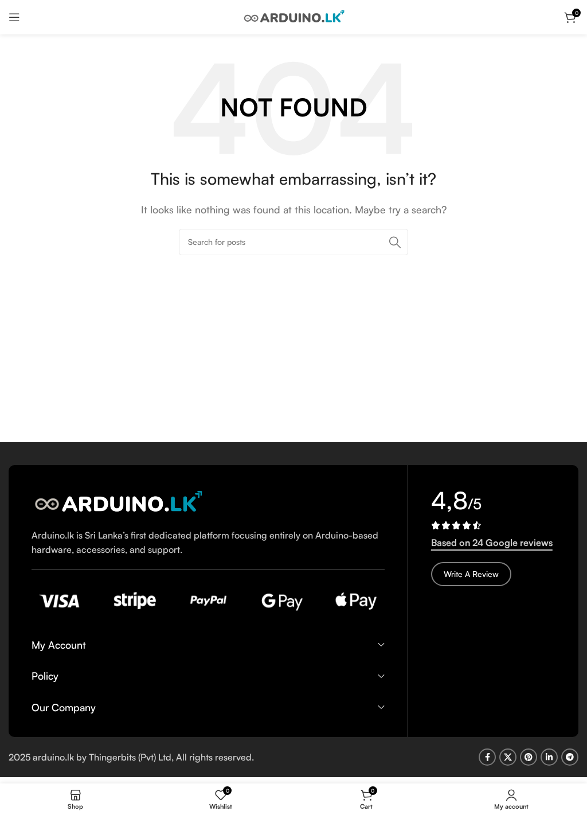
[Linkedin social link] (549, 757)
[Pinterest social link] (528, 757)
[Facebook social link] (487, 757)
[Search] (395, 242)
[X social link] (507, 757)
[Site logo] (293, 16)
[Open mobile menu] (14, 17)
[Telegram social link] (569, 757)
